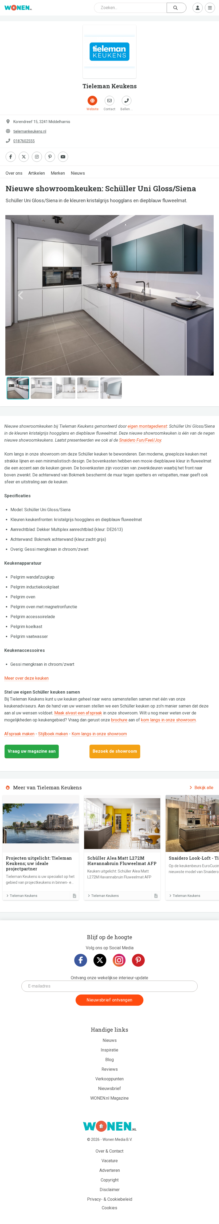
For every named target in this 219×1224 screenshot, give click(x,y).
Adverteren (109, 1170)
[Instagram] (119, 960)
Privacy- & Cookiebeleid (109, 1199)
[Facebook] (80, 960)
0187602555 (24, 141)
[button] (21, 295)
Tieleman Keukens (23, 896)
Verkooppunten (109, 1078)
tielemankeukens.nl (29, 131)
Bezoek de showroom (115, 751)
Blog (109, 1059)
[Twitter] (99, 960)
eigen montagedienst (147, 426)
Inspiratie (109, 1050)
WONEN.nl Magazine (109, 1098)
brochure (119, 719)
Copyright (110, 1180)
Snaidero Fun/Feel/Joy (140, 440)
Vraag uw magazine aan (32, 751)
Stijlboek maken (53, 733)
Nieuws (78, 173)
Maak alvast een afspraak (78, 713)
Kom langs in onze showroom (99, 733)
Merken (58, 173)
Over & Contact (109, 1151)
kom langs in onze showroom (168, 719)
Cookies (109, 1207)
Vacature (109, 1160)
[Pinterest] (138, 960)
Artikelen (36, 173)
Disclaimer (110, 1189)
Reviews (109, 1069)
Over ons (14, 173)
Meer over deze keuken (26, 678)
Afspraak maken (19, 733)
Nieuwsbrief (109, 1088)
